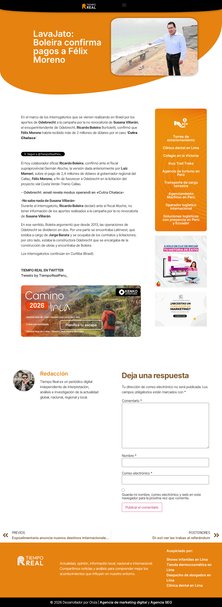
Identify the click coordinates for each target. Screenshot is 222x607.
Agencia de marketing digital (123, 602)
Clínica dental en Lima (181, 148)
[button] (124, 5)
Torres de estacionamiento (181, 138)
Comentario (132, 400)
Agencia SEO (161, 602)
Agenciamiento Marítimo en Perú (181, 195)
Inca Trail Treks (181, 163)
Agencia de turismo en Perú (181, 173)
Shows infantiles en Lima (187, 559)
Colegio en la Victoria (181, 155)
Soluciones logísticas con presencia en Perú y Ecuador (181, 219)
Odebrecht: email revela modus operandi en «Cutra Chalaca (73, 192)
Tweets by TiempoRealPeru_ (44, 275)
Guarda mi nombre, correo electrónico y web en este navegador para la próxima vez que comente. (161, 496)
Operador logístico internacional (181, 206)
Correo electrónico (137, 473)
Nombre (129, 455)
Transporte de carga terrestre (181, 184)
